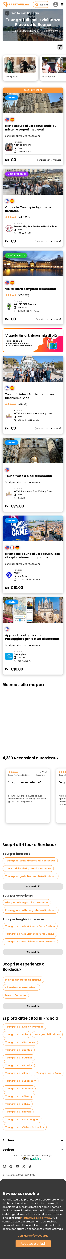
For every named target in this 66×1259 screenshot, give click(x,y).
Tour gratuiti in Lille (16, 1034)
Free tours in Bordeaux (25, 13)
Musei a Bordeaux (15, 995)
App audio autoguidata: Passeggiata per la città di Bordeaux (32, 637)
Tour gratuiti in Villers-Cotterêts (24, 1127)
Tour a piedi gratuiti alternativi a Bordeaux (30, 876)
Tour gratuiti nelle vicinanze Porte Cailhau (30, 926)
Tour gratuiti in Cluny (17, 1104)
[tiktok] (30, 1166)
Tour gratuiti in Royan (18, 1111)
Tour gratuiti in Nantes (18, 1050)
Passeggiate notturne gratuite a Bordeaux (30, 910)
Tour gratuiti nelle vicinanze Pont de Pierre (30, 941)
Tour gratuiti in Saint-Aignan (22, 1119)
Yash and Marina (23, 145)
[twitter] (24, 1166)
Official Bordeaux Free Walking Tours (33, 413)
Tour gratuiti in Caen (48, 1073)
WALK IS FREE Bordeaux (25, 304)
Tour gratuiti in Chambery (20, 1081)
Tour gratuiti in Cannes (18, 1057)
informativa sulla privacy (35, 1218)
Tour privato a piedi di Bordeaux (29, 476)
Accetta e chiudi (33, 1244)
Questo (18, 573)
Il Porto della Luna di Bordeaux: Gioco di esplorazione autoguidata (32, 555)
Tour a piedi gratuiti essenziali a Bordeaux (30, 860)
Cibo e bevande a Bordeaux (21, 987)
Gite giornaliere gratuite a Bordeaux (26, 902)
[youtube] (17, 1166)
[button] (20, 68)
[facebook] (11, 1166)
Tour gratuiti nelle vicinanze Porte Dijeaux (29, 934)
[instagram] (4, 1166)
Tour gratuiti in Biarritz (18, 1065)
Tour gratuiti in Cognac (19, 1088)
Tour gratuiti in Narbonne (20, 1042)
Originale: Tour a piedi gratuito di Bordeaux (29, 209)
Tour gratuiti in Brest (17, 1073)
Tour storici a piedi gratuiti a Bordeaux (28, 868)
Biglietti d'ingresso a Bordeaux (23, 979)
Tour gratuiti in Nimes (47, 1034)
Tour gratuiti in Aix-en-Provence (24, 1026)
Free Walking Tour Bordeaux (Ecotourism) (35, 226)
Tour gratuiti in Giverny (18, 1096)
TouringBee (20, 654)
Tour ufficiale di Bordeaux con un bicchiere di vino (29, 396)
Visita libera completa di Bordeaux (31, 289)
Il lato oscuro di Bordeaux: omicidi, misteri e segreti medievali (30, 127)
